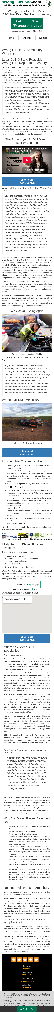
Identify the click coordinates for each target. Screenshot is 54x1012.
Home (10, 37)
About (27, 37)
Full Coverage (8, 1002)
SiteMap (47, 1000)
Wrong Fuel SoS (27, 981)
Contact (43, 37)
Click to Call (28, 1009)
